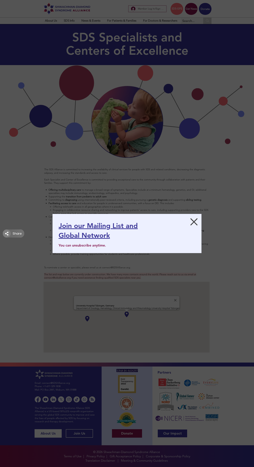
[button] (193, 221)
